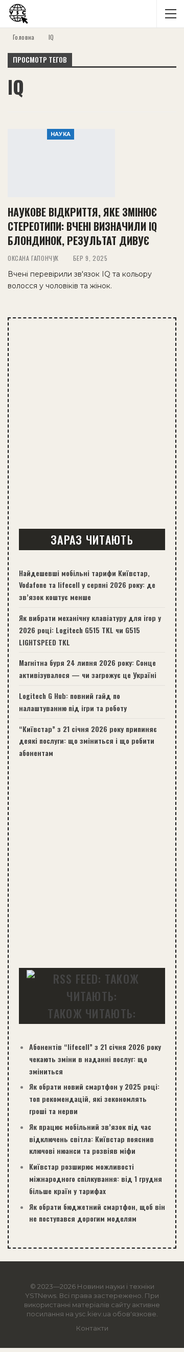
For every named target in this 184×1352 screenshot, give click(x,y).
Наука (61, 134)
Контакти (92, 1328)
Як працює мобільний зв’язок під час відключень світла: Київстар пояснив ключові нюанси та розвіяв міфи (91, 1138)
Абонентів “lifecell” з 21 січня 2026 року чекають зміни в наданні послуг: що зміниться (95, 1058)
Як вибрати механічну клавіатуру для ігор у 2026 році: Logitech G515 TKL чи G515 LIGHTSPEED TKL (90, 629)
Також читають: (92, 1013)
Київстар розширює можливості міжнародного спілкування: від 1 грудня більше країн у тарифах (95, 1178)
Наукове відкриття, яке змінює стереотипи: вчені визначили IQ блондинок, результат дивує (82, 226)
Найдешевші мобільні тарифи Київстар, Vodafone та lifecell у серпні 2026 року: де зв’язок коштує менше (87, 585)
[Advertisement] (92, 424)
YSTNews (40, 1295)
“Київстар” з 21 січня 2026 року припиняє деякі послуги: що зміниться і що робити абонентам (88, 741)
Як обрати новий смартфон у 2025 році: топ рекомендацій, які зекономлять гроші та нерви (94, 1098)
